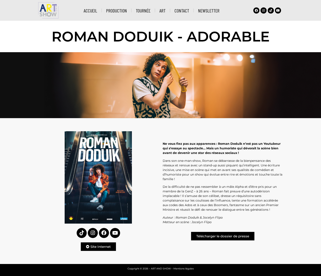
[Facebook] (256, 10)
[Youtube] (278, 10)
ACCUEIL (90, 10)
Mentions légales (183, 268)
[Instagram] (264, 10)
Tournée (143, 10)
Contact (181, 10)
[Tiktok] (271, 10)
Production (116, 10)
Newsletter (208, 10)
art (162, 10)
